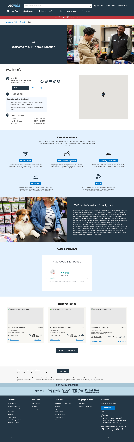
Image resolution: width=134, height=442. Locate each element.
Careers (10, 415)
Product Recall (59, 417)
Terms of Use (26, 437)
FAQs (56, 420)
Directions (38, 340)
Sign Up (63, 371)
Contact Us (108, 408)
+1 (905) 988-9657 (55, 335)
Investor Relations (13, 423)
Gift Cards (11, 412)
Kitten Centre (59, 412)
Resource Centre (60, 415)
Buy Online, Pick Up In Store (63, 404)
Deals (59, 11)
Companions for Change (15, 406)
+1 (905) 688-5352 (96, 337)
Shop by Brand (28, 11)
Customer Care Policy (14, 409)
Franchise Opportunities (15, 420)
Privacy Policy (11, 437)
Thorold (23, 22)
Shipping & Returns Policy (85, 406)
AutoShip (57, 406)
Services (34, 406)
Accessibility (19, 437)
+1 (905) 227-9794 (17, 94)
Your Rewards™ (12, 417)
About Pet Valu (12, 404)
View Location (14, 340)
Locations (9, 22)
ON (16, 22)
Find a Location (66, 350)
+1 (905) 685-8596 (13, 335)
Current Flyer (35, 409)
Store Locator (110, 6)
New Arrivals (71, 11)
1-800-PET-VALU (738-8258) (112, 418)
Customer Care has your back (27, 108)
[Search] (90, 6)
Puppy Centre (59, 409)
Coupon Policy (82, 404)
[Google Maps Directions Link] (25, 309)
